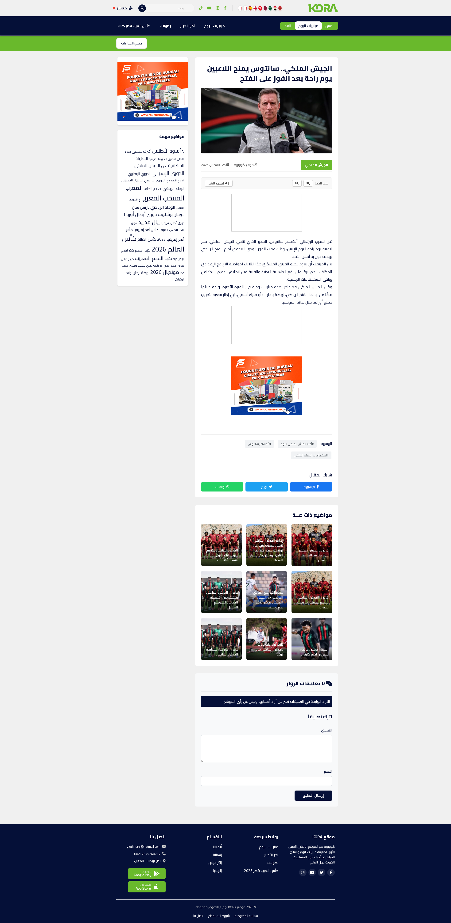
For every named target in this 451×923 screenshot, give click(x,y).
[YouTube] (209, 8)
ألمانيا (217, 846)
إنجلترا (217, 870)
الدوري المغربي (132, 180)
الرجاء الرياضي (173, 188)
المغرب (134, 187)
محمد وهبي (137, 265)
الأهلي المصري (176, 159)
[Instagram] (217, 8)
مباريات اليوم (308, 25)
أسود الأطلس (166, 151)
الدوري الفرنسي (154, 180)
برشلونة (165, 214)
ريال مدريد (149, 222)
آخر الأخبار (187, 26)
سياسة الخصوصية (246, 915)
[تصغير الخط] (308, 183)
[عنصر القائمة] (280, 8)
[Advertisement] (266, 211)
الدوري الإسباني (168, 173)
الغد (288, 25)
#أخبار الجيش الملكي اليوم (297, 444)
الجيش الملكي (316, 165)
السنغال (157, 189)
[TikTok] (200, 8)
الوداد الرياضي (162, 207)
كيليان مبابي (127, 259)
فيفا (162, 229)
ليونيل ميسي (169, 265)
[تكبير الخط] (297, 183)
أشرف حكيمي (141, 151)
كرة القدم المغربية (153, 258)
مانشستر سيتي (154, 265)
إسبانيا (127, 151)
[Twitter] (321, 872)
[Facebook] (225, 8)
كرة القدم (143, 250)
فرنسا (170, 230)
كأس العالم (146, 239)
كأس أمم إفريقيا (146, 229)
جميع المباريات (131, 43)
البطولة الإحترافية (158, 159)
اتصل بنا (198, 915)
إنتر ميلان (215, 862)
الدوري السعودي (175, 180)
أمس (329, 25)
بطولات (165, 26)
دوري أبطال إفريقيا (172, 223)
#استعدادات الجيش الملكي (311, 455)
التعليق (326, 730)
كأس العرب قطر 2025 (133, 26)
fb (183, 151)
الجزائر (164, 166)
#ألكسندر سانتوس (259, 444)
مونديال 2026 (164, 272)
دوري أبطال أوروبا (140, 214)
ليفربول (180, 265)
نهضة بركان (140, 272)
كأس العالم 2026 (153, 243)
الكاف (148, 188)
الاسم (328, 771)
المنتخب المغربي (161, 198)
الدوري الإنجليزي (139, 173)
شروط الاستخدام (219, 915)
